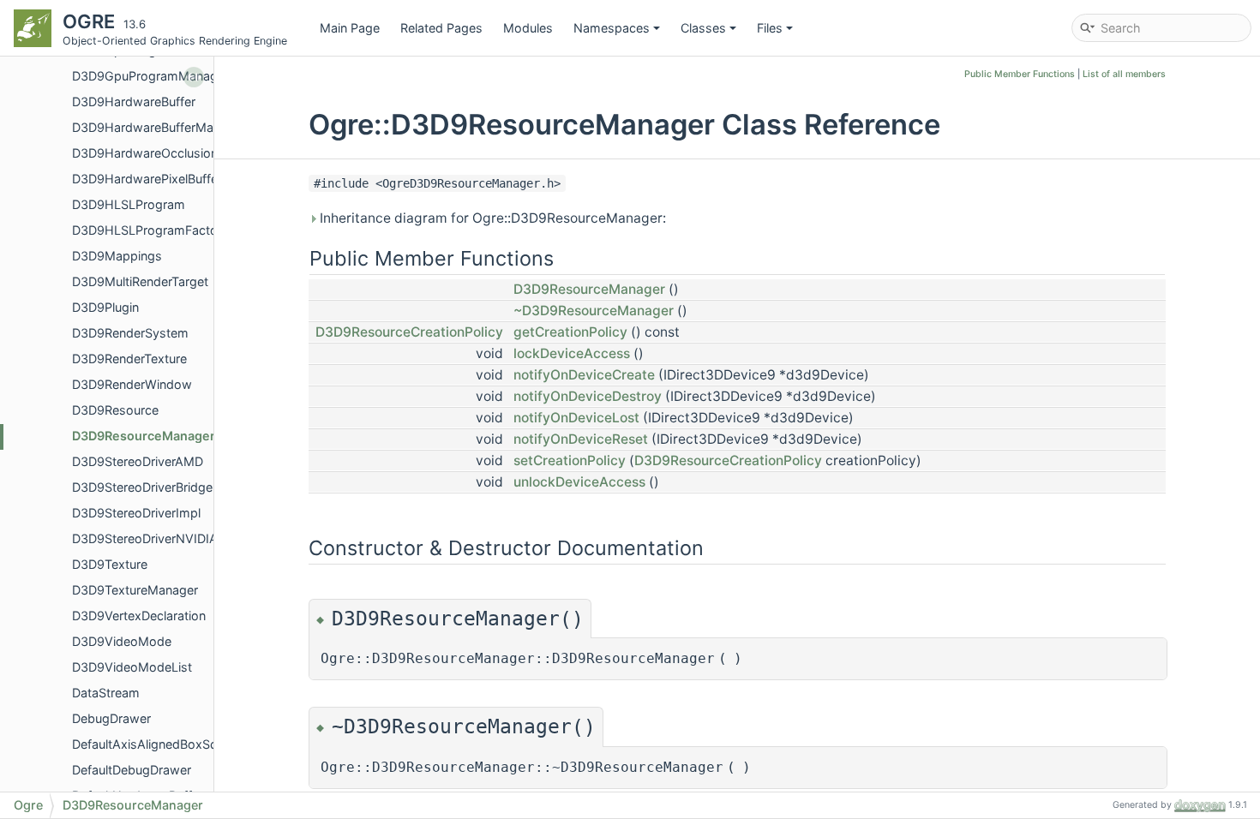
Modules (528, 28)
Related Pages (441, 28)
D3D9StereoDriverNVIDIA (145, 538)
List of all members (1124, 74)
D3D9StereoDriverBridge (142, 487)
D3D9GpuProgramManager (150, 76)
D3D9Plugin (105, 307)
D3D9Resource (115, 410)
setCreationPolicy (569, 460)
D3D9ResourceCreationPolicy (409, 332)
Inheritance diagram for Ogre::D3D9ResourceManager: (491, 218)
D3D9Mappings (117, 255)
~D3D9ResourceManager (593, 310)
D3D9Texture (109, 564)
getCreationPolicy (570, 332)
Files (770, 28)
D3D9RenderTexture (129, 358)
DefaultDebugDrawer (131, 769)
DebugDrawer (111, 718)
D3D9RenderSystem (130, 333)
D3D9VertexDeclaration (139, 615)
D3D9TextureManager (135, 590)
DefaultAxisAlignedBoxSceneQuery (172, 744)
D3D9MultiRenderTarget (140, 281)
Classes (703, 28)
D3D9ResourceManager (143, 435)
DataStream (106, 692)
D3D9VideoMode (121, 641)
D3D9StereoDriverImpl (136, 512)
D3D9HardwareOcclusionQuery (162, 153)
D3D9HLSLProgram (128, 204)
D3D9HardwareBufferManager (159, 127)
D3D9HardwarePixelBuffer (147, 178)
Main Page (350, 28)
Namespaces (611, 28)
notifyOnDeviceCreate (584, 375)
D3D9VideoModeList (132, 667)
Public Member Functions (1019, 74)
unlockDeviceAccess (579, 482)
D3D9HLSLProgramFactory (150, 230)
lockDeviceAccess (571, 353)
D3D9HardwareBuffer (133, 101)
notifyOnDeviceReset (580, 439)
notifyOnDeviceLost (576, 418)
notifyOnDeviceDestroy (587, 396)
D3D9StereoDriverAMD (137, 461)
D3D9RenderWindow (132, 384)
